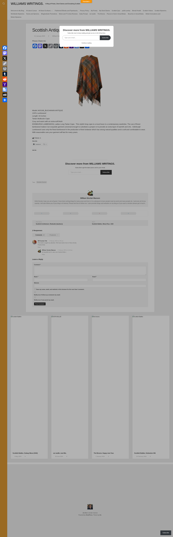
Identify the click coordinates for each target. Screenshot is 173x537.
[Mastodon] (4, 53)
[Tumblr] (4, 74)
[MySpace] (4, 94)
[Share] (4, 100)
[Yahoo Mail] (4, 84)
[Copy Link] (4, 63)
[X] (4, 58)
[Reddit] (4, 79)
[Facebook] (4, 47)
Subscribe (105, 37)
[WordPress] (4, 68)
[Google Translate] (4, 89)
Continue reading (86, 43)
